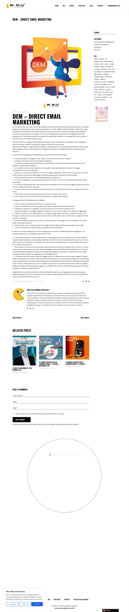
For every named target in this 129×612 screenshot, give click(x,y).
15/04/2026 (43, 368)
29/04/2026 (16, 372)
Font (113, 69)
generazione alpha (109, 72)
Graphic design (99, 77)
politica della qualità (81, 599)
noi (49, 599)
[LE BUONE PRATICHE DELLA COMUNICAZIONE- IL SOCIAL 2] (77, 347)
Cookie (112, 64)
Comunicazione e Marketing (21, 281)
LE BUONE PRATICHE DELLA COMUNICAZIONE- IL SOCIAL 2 (75, 363)
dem (35, 281)
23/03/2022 (25, 112)
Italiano (107, 610)
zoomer (103, 100)
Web (31, 281)
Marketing (111, 82)
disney (102, 66)
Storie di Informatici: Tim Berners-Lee (22, 369)
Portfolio (57, 599)
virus (110, 97)
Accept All (37, 604)
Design (97, 47)
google (107, 74)
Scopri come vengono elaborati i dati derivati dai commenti (60, 424)
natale (96, 84)
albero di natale (99, 59)
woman (97, 100)
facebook (104, 69)
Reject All (25, 604)
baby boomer (99, 61)
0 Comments (40, 281)
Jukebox (103, 79)
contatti (67, 599)
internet (97, 79)
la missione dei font (101, 82)
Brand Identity (108, 61)
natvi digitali (103, 84)
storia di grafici (107, 95)
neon (109, 84)
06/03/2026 (69, 366)
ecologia (97, 69)
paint (96, 89)
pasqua (108, 89)
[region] (24, 598)
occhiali (112, 87)
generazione (98, 72)
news (107, 87)
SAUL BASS (105, 92)
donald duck (109, 66)
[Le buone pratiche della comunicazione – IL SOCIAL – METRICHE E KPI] (51, 347)
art (106, 59)
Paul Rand (98, 92)
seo (96, 95)
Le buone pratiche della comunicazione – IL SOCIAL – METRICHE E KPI (49, 364)
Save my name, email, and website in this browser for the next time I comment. (39, 414)
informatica (108, 77)
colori (106, 64)
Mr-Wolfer (17, 112)
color (102, 64)
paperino (101, 89)
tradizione (105, 97)
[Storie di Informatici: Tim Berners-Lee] (24, 350)
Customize (12, 604)
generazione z (99, 74)
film (109, 69)
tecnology (98, 97)
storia (100, 95)
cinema (97, 64)
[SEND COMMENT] (22, 419)
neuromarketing (99, 87)
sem (111, 92)
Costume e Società (100, 44)
